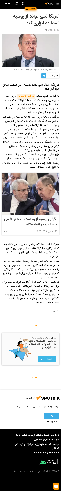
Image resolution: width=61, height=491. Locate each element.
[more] (5, 231)
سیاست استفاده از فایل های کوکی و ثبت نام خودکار (37, 446)
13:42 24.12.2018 (50, 30)
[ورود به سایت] (23, 3)
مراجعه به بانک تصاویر (22, 70)
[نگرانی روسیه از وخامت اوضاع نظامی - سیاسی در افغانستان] (30, 194)
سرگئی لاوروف (26, 96)
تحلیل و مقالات (23, 407)
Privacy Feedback (49, 452)
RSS (36, 452)
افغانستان (47, 407)
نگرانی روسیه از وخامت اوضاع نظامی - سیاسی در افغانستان (30, 222)
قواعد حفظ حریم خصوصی (46, 439)
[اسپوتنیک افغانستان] (53, 5)
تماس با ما (21, 435)
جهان (55, 311)
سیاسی (36, 407)
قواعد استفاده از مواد (38, 435)
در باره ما (55, 435)
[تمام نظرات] (56, 486)
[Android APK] (48, 462)
